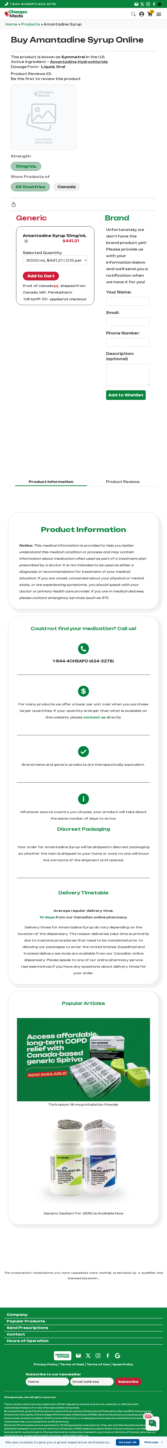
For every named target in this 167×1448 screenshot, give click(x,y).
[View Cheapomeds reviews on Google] (117, 1355)
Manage (151, 1442)
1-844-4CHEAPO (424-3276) (83, 661)
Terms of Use (98, 1364)
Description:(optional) (120, 356)
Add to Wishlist (126, 395)
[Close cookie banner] (162, 1442)
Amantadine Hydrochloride (79, 62)
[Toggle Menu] (159, 14)
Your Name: (119, 292)
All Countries (30, 187)
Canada (66, 187)
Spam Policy (122, 1364)
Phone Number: (123, 333)
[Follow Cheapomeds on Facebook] (107, 1355)
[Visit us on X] (142, 4)
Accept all (127, 1442)
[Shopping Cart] (150, 13)
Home (11, 24)
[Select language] (160, 4)
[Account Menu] (141, 13)
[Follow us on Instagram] (148, 4)
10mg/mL (26, 166)
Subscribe (128, 1381)
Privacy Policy (46, 1364)
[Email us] (136, 4)
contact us (94, 717)
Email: (112, 312)
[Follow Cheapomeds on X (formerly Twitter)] (88, 1355)
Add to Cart (41, 276)
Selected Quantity (42, 253)
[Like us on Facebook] (154, 4)
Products (31, 24)
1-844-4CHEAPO (33, 4)
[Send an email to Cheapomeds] (78, 1355)
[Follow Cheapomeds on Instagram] (98, 1355)
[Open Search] (133, 13)
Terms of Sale (72, 1364)
